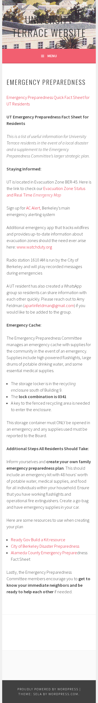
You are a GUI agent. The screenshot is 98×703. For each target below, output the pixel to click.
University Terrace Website (49, 26)
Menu (52, 55)
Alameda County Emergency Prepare (44, 552)
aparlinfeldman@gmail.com (49, 305)
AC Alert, (33, 208)
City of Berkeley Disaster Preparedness (45, 546)
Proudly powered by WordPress (47, 689)
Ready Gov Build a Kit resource (38, 539)
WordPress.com (63, 694)
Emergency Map (47, 195)
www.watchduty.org (34, 247)
